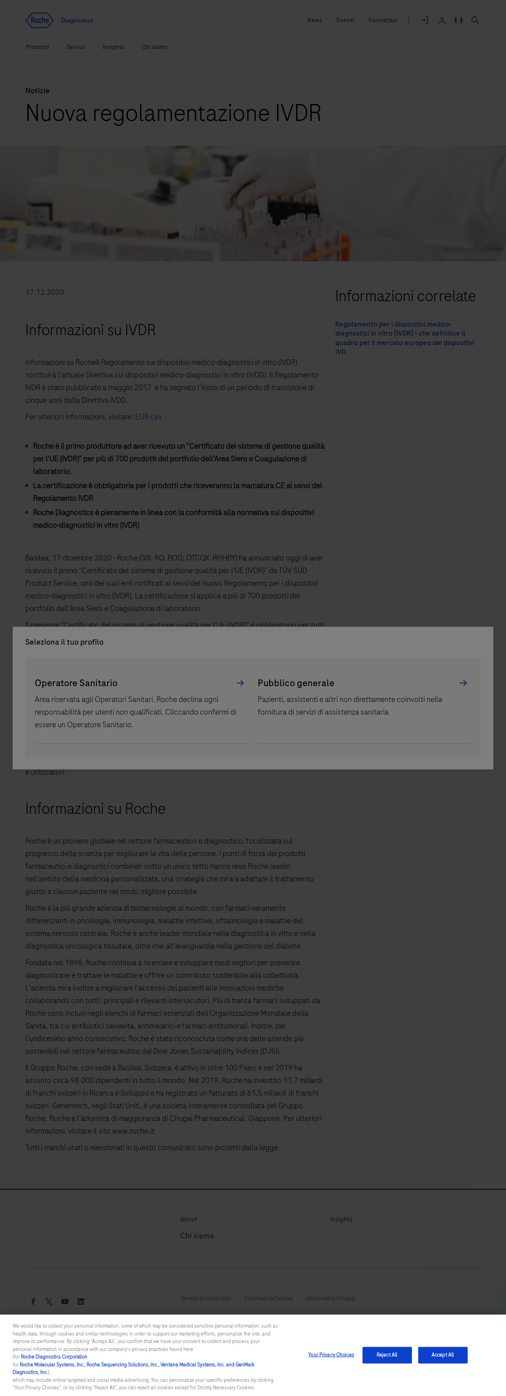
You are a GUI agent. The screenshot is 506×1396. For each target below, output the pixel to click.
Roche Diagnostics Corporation (54, 1356)
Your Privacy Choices (331, 1354)
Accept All (443, 1354)
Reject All (387, 1354)
